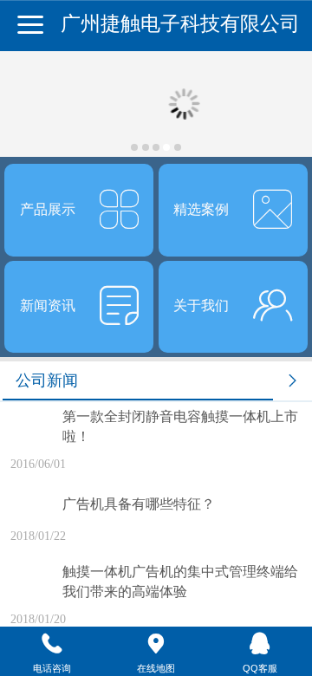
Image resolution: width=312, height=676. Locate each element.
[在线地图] (156, 644)
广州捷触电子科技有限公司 (180, 24)
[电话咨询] (52, 644)
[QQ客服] (260, 644)
